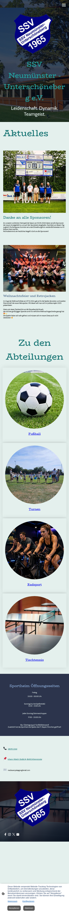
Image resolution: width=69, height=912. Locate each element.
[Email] (17, 834)
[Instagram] (9, 834)
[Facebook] (5, 834)
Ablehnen (29, 908)
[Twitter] (13, 834)
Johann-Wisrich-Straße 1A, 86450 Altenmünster (25, 759)
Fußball (34, 433)
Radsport (34, 584)
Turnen (34, 509)
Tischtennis (34, 660)
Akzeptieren (14, 908)
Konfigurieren (28, 901)
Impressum (12, 901)
